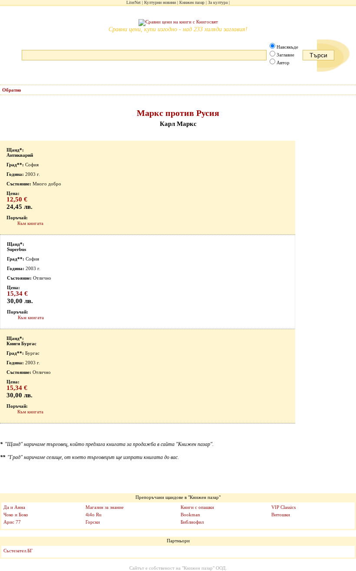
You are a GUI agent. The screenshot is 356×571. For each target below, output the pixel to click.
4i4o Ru (94, 514)
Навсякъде (287, 47)
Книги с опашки (197, 507)
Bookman (190, 514)
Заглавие (285, 54)
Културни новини (160, 2)
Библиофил (192, 522)
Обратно (11, 89)
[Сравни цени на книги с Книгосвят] (178, 22)
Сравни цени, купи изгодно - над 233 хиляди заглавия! (178, 29)
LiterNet (133, 2)
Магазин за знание (105, 507)
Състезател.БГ (18, 550)
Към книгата (30, 223)
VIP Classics (283, 507)
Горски (93, 522)
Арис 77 (12, 522)
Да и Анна (14, 507)
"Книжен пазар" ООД (204, 568)
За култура (217, 2)
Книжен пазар (191, 2)
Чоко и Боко (15, 514)
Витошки (280, 514)
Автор (283, 62)
